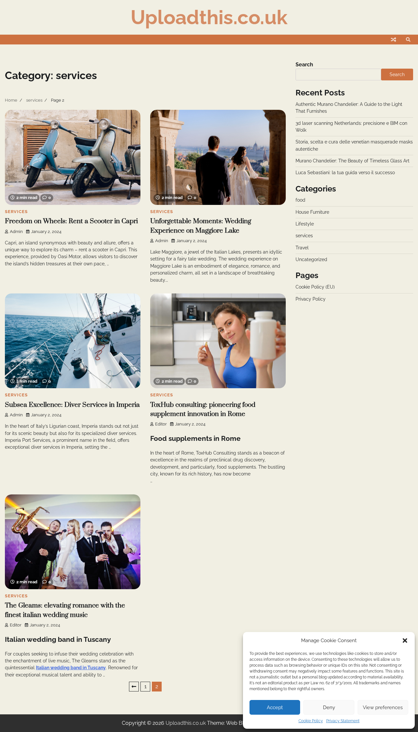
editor (161, 424)
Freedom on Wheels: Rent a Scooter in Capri (71, 221)
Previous (134, 686)
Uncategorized (311, 259)
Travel (302, 247)
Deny (329, 707)
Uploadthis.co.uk (209, 17)
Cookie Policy (310, 721)
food (300, 200)
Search (304, 64)
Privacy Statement (343, 721)
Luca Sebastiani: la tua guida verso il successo (345, 172)
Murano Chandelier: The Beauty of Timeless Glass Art (353, 160)
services (16, 211)
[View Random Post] (393, 39)
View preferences (383, 707)
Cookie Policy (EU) (315, 287)
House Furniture (312, 212)
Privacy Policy (311, 299)
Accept (275, 707)
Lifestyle (305, 223)
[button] (405, 640)
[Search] (408, 39)
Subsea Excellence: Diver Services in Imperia (72, 405)
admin (16, 231)
